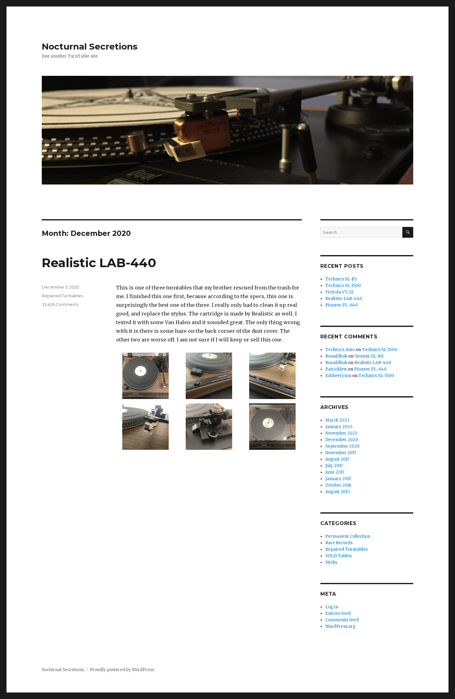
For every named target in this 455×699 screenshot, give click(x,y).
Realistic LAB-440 (99, 262)
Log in (331, 607)
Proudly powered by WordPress (122, 669)
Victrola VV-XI (339, 292)
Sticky (331, 562)
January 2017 (338, 478)
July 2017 (334, 465)
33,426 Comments (60, 304)
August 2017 (337, 459)
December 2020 (341, 439)
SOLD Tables (338, 555)
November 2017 (340, 452)
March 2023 (337, 420)
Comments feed (342, 620)
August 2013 (337, 491)
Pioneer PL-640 (341, 305)
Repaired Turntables (62, 295)
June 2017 (334, 472)
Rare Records (339, 542)
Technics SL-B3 (341, 279)
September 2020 (342, 446)
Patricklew (336, 369)
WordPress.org (340, 626)
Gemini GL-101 (369, 356)
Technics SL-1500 (343, 285)
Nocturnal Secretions (89, 46)
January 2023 (339, 426)
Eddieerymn (338, 375)
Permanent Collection (347, 536)
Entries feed (338, 613)
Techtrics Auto (340, 349)
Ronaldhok (336, 356)
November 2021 (341, 433)
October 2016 (338, 485)
